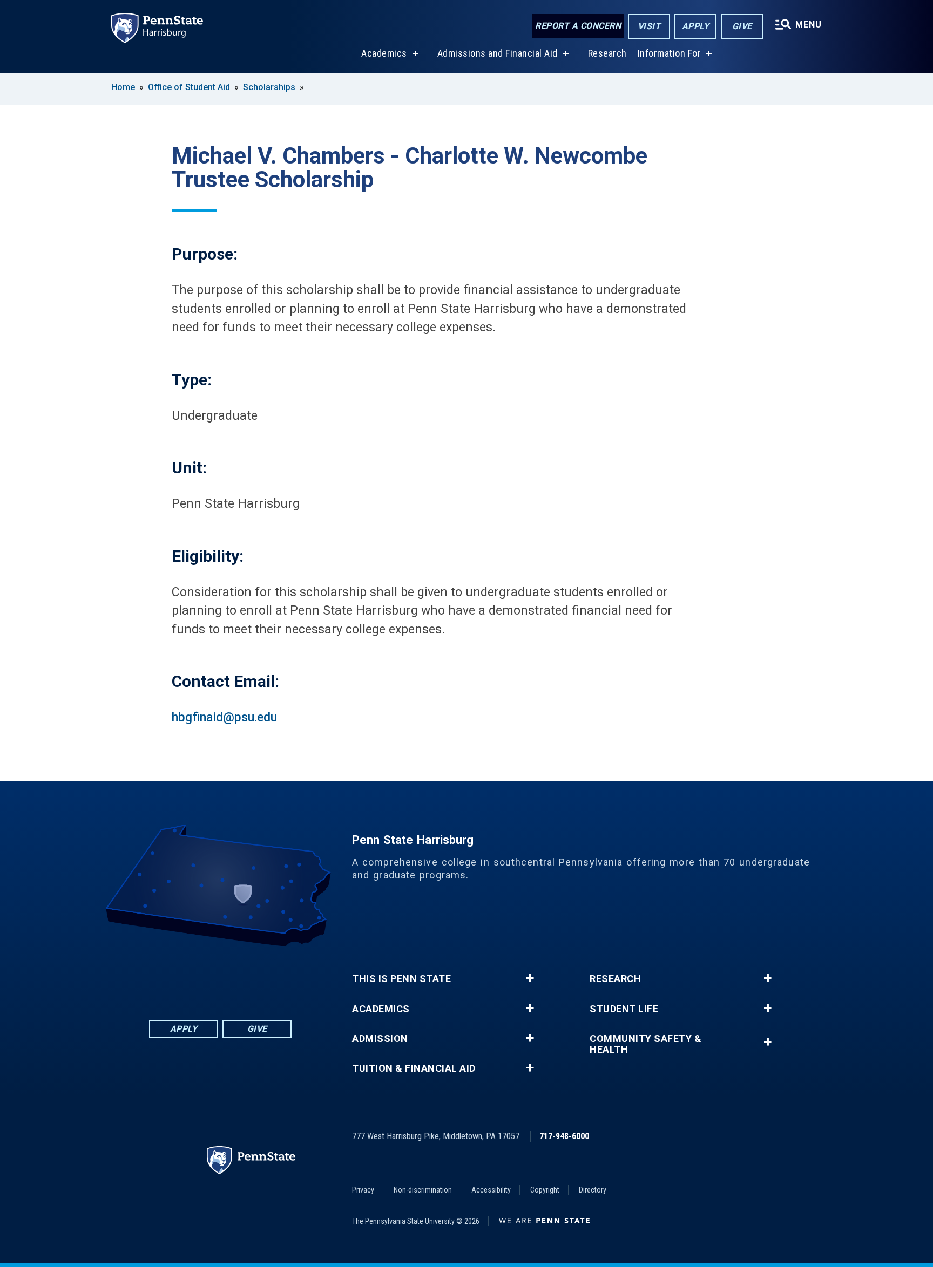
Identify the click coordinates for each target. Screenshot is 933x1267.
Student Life (624, 1009)
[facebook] (164, 976)
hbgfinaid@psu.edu (224, 717)
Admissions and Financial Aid (497, 53)
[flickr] (220, 976)
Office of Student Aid (189, 87)
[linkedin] (192, 976)
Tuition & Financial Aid (414, 1068)
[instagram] (276, 976)
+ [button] (530, 978)
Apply (695, 26)
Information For (669, 53)
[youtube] (248, 976)
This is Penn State (401, 978)
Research (607, 53)
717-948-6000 (564, 1136)
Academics (384, 53)
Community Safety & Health (645, 1044)
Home (123, 87)
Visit (649, 26)
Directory (592, 1190)
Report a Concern (578, 26)
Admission (380, 1038)
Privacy (363, 1190)
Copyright (544, 1190)
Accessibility (491, 1190)
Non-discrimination (423, 1190)
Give (742, 26)
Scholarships (269, 87)
